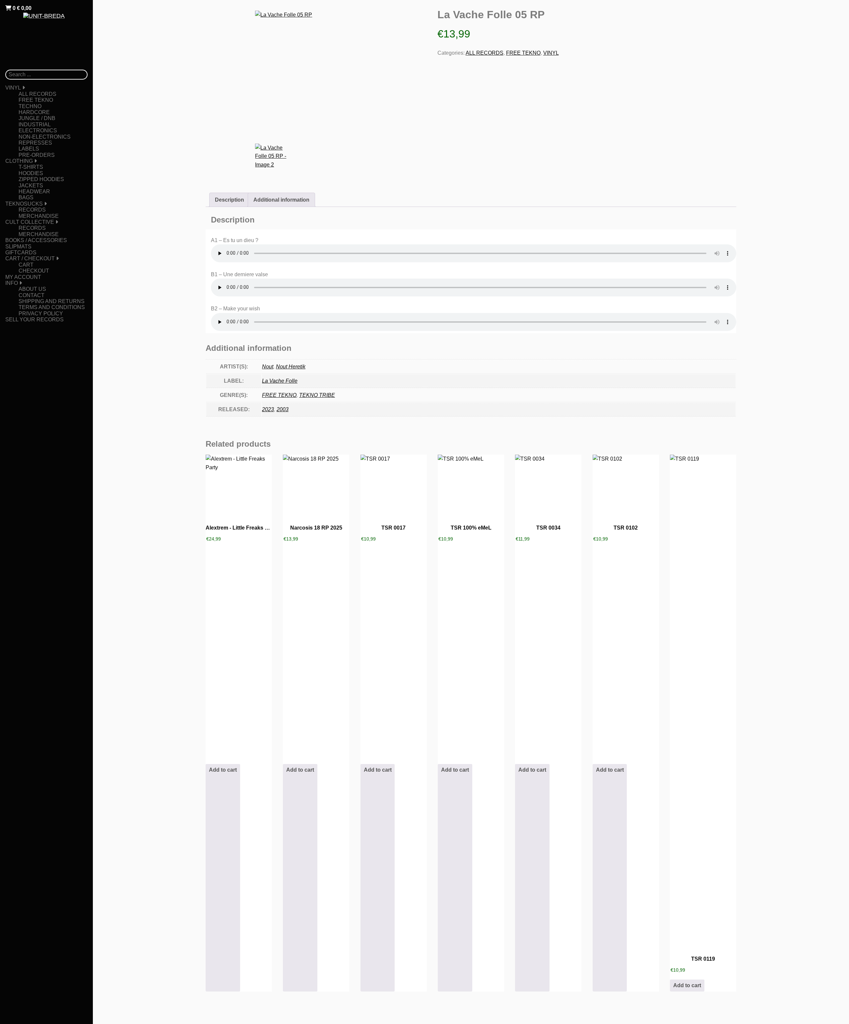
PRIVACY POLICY (41, 313)
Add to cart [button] (223, 770)
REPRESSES (35, 143)
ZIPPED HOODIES (41, 179)
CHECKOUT (34, 271)
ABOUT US (32, 289)
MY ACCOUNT (23, 277)
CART (26, 265)
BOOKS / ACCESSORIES (36, 240)
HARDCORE (34, 112)
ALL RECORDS (37, 94)
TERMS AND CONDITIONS (52, 307)
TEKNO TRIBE (317, 395)
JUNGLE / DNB (37, 118)
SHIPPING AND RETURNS (52, 301)
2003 (283, 409)
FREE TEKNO (36, 100)
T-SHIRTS (31, 167)
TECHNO (30, 106)
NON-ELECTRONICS (45, 137)
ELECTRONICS (38, 130)
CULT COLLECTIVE (29, 222)
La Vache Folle (279, 381)
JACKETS (31, 185)
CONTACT (31, 295)
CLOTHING (19, 161)
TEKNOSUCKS (24, 204)
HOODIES (31, 173)
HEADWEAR (34, 191)
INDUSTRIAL (35, 124)
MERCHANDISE (39, 216)
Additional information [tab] (281, 200)
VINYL (13, 88)
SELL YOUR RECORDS (34, 319)
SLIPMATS (18, 246)
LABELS (29, 149)
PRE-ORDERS (37, 155)
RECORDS (32, 210)
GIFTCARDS (20, 252)
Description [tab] (229, 200)
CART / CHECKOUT (30, 258)
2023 (268, 409)
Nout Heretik (290, 366)
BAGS (26, 197)
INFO (11, 283)
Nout (267, 366)
